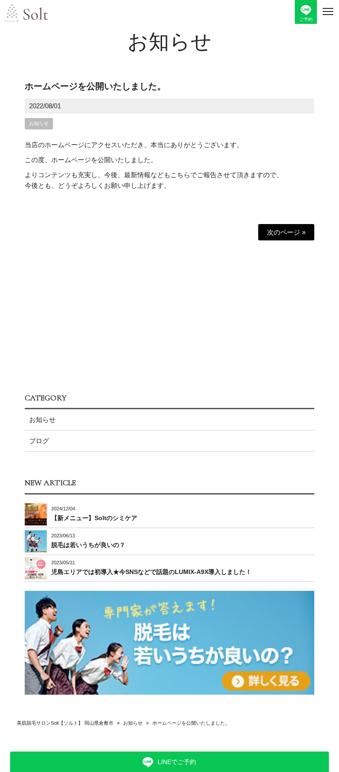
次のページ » (286, 232)
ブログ (39, 441)
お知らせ (170, 42)
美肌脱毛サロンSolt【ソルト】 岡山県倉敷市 (65, 723)
